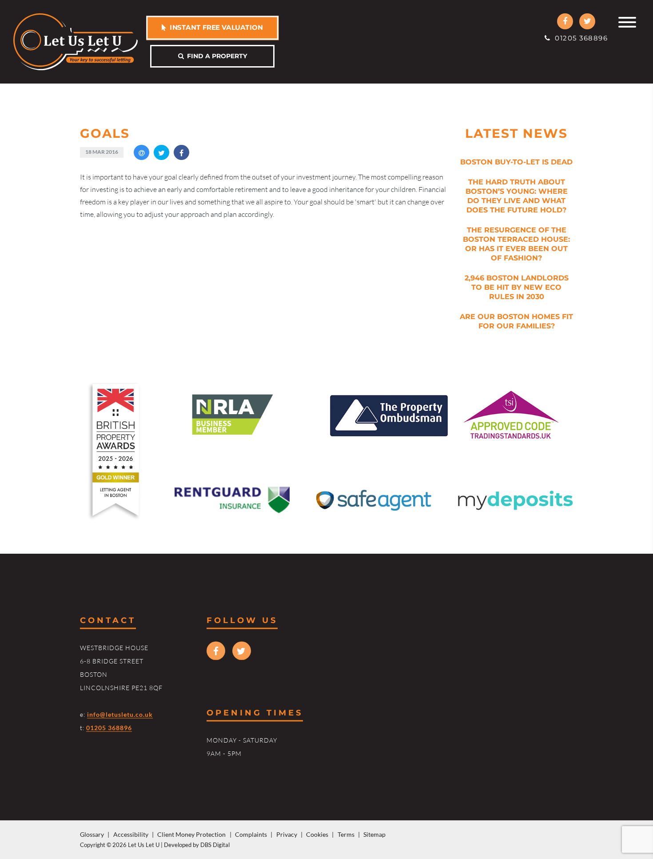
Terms (346, 834)
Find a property (215, 56)
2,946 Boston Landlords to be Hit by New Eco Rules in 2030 (517, 287)
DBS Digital (215, 844)
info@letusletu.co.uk (120, 714)
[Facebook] (565, 21)
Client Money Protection (191, 834)
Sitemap (374, 834)
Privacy (286, 834)
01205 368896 (579, 38)
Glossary (92, 834)
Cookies (317, 834)
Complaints (251, 834)
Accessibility (130, 834)
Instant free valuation (214, 27)
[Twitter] (587, 21)
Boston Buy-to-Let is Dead (516, 162)
